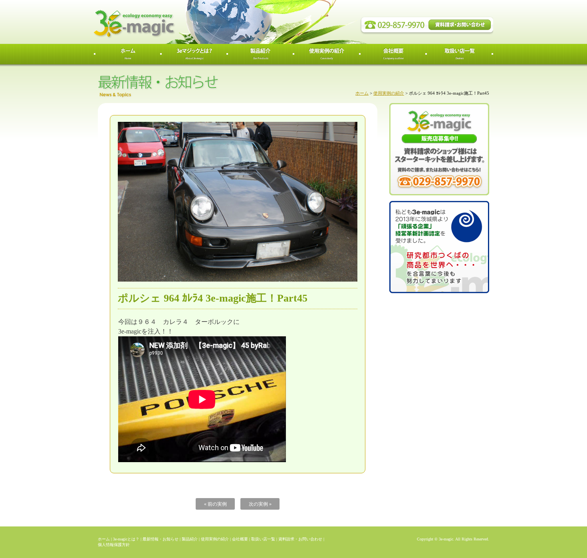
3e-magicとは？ (126, 539)
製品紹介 (190, 539)
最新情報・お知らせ (160, 539)
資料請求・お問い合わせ (300, 539)
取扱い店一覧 (263, 539)
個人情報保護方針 (114, 544)
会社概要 (240, 539)
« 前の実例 (215, 504)
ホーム (362, 93)
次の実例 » (260, 504)
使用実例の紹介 (388, 93)
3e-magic (164, 22)
